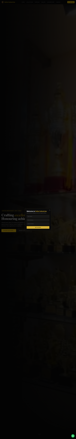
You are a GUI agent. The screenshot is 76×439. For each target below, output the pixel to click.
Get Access (38, 227)
